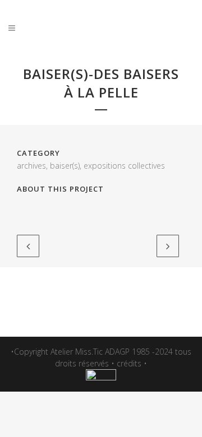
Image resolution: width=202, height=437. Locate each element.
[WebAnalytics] (101, 377)
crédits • (132, 363)
